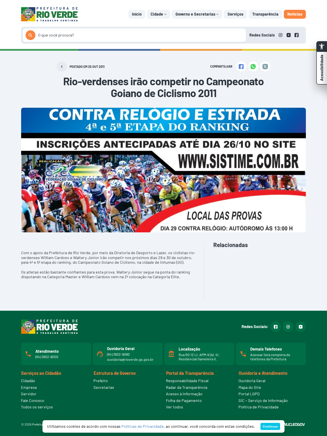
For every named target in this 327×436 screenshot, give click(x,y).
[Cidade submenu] (165, 14)
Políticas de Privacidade (142, 426)
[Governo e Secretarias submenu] (217, 14)
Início (137, 14)
